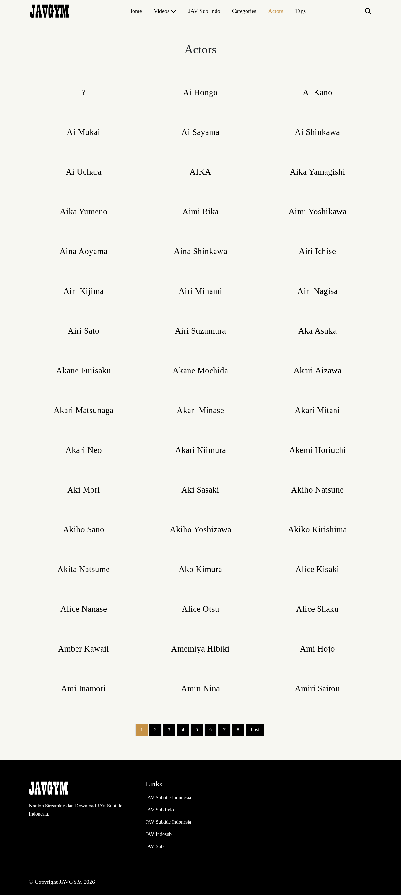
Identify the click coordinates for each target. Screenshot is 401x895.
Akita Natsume (83, 569)
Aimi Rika (200, 211)
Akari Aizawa (317, 370)
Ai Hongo (200, 92)
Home (135, 11)
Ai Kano (317, 92)
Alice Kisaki (317, 569)
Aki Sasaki (200, 489)
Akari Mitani (317, 410)
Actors (275, 11)
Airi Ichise (317, 251)
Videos (161, 11)
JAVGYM (71, 882)
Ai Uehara (84, 171)
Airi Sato (83, 330)
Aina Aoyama (83, 251)
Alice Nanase (83, 609)
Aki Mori (83, 489)
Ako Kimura (200, 569)
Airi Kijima (83, 291)
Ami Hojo (317, 648)
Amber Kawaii (83, 648)
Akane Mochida (200, 370)
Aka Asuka (317, 330)
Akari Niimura (200, 450)
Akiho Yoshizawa (200, 529)
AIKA (200, 171)
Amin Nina (200, 688)
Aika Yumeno (83, 211)
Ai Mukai (83, 132)
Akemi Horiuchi (317, 450)
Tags (300, 11)
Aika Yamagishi (317, 171)
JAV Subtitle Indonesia (168, 797)
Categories (244, 11)
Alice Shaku (317, 609)
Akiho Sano (83, 529)
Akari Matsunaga (83, 410)
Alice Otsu (200, 609)
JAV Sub (155, 846)
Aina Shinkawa (200, 251)
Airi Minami (200, 291)
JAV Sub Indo (204, 11)
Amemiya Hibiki (200, 648)
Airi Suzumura (200, 330)
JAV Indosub (159, 834)
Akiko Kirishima (317, 529)
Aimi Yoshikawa (317, 211)
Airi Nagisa (317, 291)
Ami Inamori (83, 688)
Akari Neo (83, 450)
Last (255, 729)
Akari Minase (200, 410)
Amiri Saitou (317, 688)
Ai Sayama (200, 132)
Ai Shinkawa (317, 132)
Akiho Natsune (317, 489)
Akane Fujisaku (83, 370)
